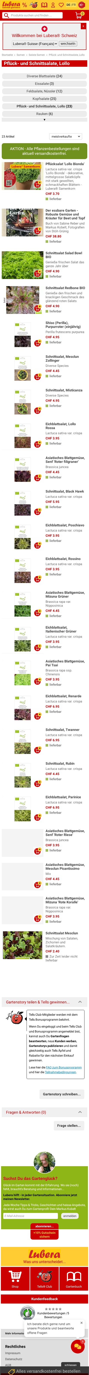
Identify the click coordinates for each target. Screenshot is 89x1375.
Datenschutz (13, 1359)
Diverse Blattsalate (41, 76)
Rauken (42, 114)
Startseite (7, 54)
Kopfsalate (41, 99)
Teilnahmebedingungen (60, 1072)
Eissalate (42, 84)
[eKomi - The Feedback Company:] (27, 1313)
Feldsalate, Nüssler (41, 91)
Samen (21, 54)
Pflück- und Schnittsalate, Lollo (67, 54)
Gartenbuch (74, 1286)
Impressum (12, 1353)
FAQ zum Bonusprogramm (64, 1067)
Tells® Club (44, 1286)
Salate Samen (37, 54)
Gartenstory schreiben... (62, 1094)
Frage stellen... (69, 1126)
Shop (15, 1286)
